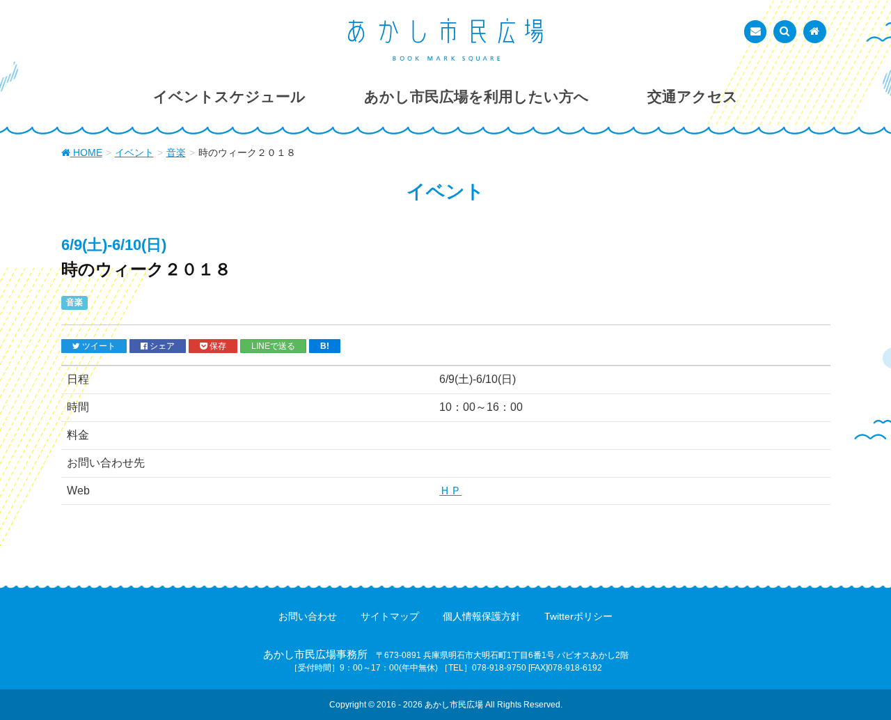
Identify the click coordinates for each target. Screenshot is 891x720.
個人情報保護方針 (482, 616)
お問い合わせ (307, 616)
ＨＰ (450, 490)
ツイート (98, 345)
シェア (161, 345)
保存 (216, 345)
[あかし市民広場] (445, 39)
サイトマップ (390, 616)
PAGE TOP (856, 685)
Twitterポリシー (578, 616)
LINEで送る (273, 345)
